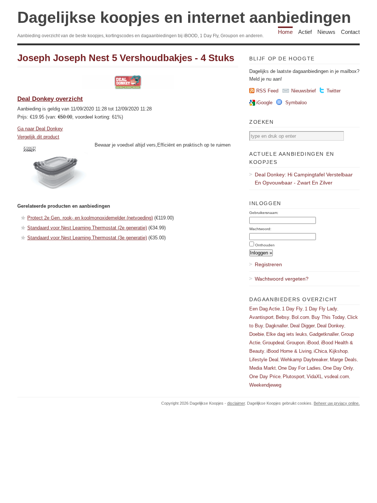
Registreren (268, 264)
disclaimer (236, 403)
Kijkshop (338, 351)
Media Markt (262, 368)
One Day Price (265, 376)
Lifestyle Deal (263, 359)
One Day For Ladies (299, 368)
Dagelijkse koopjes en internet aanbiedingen (184, 17)
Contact (350, 32)
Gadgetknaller (324, 334)
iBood (313, 342)
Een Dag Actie (264, 309)
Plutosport (293, 376)
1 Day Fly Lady (321, 309)
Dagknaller (276, 325)
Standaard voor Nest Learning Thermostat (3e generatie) (87, 237)
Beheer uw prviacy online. (337, 403)
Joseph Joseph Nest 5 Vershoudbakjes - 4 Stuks (125, 57)
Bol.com (300, 317)
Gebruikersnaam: (263, 213)
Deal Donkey (330, 325)
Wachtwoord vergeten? (282, 279)
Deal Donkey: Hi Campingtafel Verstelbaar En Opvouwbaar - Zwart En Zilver (304, 179)
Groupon (295, 342)
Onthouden (265, 245)
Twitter (334, 91)
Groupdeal (273, 342)
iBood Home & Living (289, 351)
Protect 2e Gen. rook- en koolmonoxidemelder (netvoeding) (90, 218)
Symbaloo (296, 102)
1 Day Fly (292, 309)
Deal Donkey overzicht (50, 98)
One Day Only (338, 368)
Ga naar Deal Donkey (40, 128)
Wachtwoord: (260, 229)
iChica (320, 351)
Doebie (256, 334)
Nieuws (326, 32)
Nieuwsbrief (303, 91)
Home (285, 32)
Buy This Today (328, 317)
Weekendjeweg (265, 385)
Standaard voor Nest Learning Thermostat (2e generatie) (87, 228)
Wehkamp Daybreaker (304, 359)
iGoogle (264, 102)
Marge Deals (343, 359)
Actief (305, 32)
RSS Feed (267, 91)
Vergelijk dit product (38, 137)
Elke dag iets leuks (286, 334)
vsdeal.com (336, 376)
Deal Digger (302, 325)
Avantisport (261, 317)
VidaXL (314, 376)
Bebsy (282, 317)
